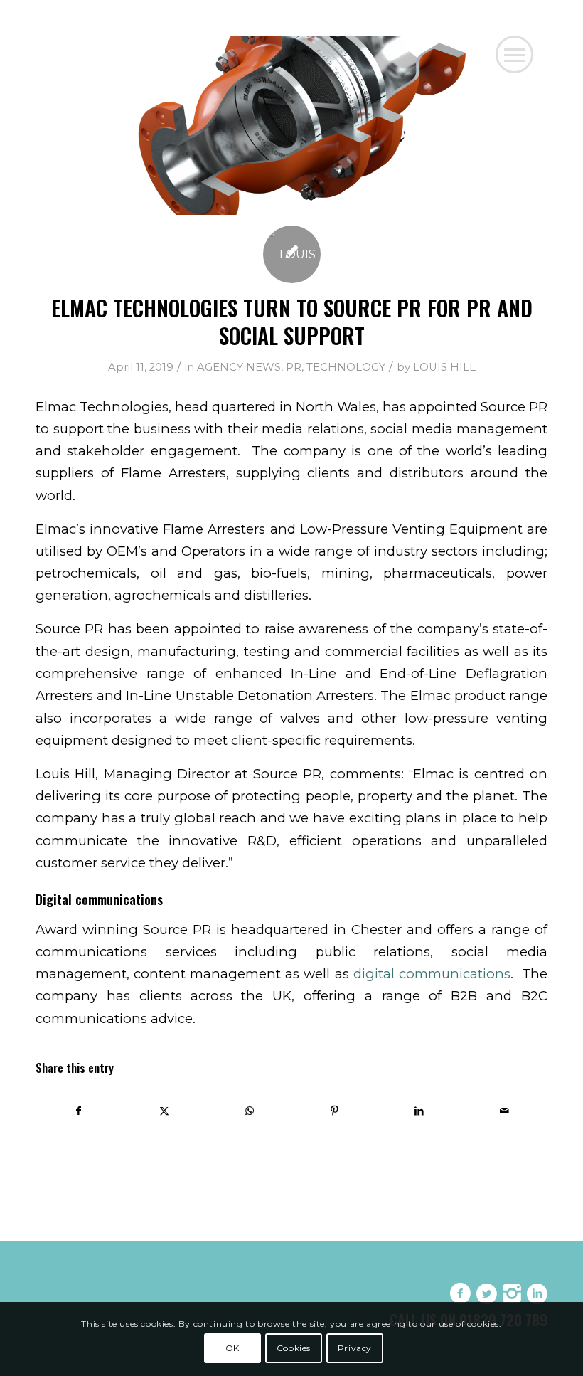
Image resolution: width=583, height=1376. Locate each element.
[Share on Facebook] (79, 1111)
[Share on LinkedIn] (420, 1111)
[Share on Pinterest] (334, 1111)
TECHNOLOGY (345, 367)
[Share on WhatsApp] (249, 1111)
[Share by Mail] (504, 1111)
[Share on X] (164, 1111)
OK (232, 1348)
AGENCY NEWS (239, 367)
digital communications (431, 973)
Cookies (294, 1348)
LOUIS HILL (444, 367)
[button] (514, 54)
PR (293, 367)
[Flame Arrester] (291, 125)
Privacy (355, 1348)
